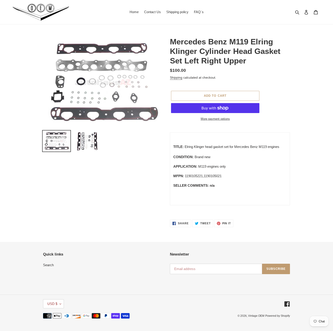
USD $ (52, 304)
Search (48, 265)
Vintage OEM (256, 315)
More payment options (215, 119)
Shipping (176, 77)
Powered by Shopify (277, 315)
